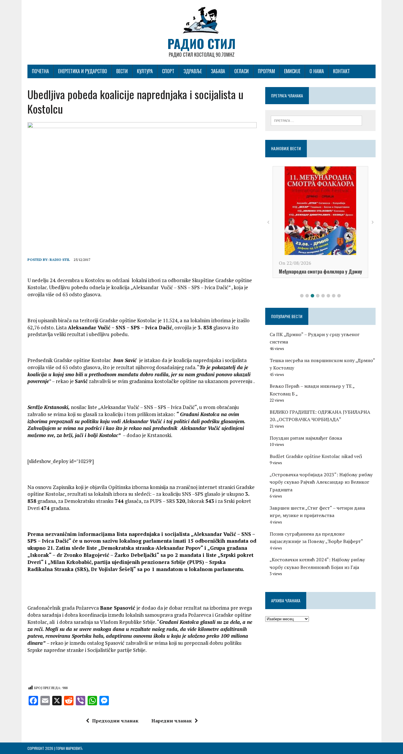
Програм (266, 71)
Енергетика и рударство (82, 71)
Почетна (40, 71)
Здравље (193, 71)
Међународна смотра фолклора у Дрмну (320, 271)
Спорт (168, 71)
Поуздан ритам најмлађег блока (306, 438)
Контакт (341, 71)
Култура (145, 71)
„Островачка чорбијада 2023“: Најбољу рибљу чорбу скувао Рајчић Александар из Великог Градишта (321, 482)
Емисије (292, 71)
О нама (316, 71)
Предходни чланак (115, 720)
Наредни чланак (171, 720)
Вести (122, 71)
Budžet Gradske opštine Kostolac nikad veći (316, 456)
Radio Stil (60, 259)
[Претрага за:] (316, 120)
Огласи (241, 71)
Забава (218, 71)
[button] (302, 295)
